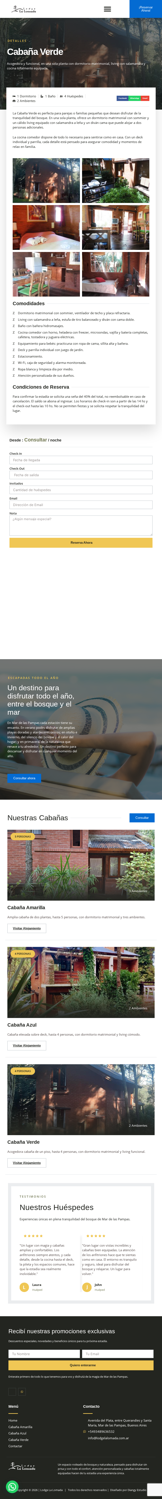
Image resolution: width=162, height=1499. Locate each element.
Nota (13, 513)
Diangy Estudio (137, 1490)
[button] (107, 9)
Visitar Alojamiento (27, 928)
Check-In (15, 454)
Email (13, 498)
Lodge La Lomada (51, 1490)
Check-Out (17, 469)
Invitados (16, 483)
